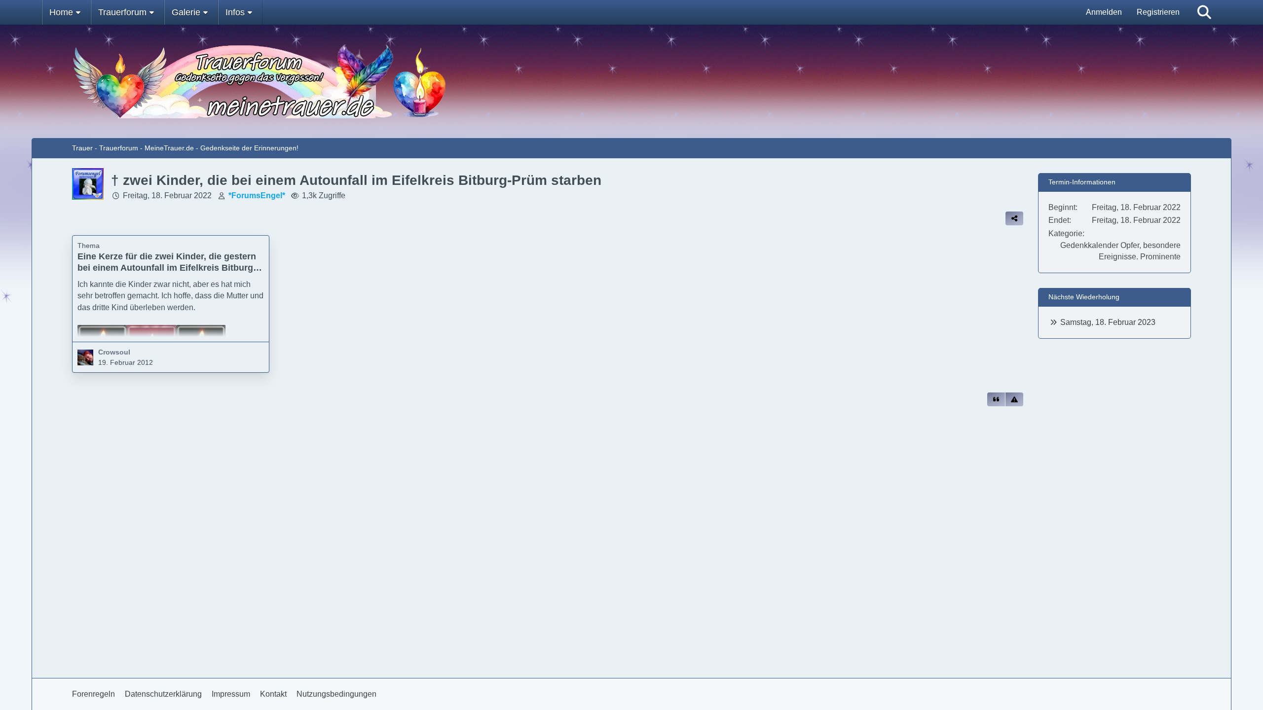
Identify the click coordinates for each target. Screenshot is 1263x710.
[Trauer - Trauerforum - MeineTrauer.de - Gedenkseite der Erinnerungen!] (631, 81)
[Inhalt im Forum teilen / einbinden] (1014, 218)
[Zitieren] (996, 399)
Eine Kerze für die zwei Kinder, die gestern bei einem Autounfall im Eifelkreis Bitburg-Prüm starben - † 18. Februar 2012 (166, 267)
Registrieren (1158, 12)
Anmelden (1104, 12)
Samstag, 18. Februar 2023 (1107, 322)
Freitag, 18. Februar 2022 (167, 195)
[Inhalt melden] (1014, 399)
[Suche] (1204, 12)
